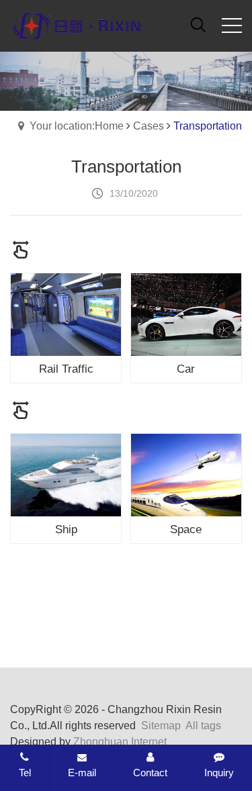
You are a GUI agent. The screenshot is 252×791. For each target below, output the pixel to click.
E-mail (82, 772)
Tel (25, 772)
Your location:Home (77, 126)
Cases (148, 126)
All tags (203, 725)
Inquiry (219, 772)
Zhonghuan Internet (120, 741)
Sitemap (161, 725)
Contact (150, 772)
